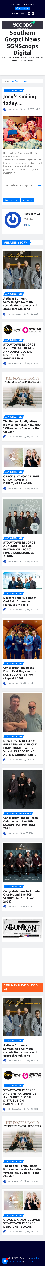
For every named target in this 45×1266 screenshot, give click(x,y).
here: (39, 185)
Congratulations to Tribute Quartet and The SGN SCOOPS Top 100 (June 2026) (21, 896)
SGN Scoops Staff (15, 314)
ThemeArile (30, 1261)
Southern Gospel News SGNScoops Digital (23, 42)
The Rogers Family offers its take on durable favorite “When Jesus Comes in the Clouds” (22, 426)
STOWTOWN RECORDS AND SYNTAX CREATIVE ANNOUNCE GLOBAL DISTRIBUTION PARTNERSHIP (19, 351)
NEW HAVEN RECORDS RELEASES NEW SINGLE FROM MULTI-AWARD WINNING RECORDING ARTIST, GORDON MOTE (20, 747)
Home (6, 81)
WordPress (36, 1258)
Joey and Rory (12, 200)
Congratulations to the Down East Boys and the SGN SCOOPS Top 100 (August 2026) (20, 673)
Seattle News (16, 1261)
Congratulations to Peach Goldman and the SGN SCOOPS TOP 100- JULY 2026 (20, 823)
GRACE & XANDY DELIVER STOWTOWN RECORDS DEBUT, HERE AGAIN (21, 480)
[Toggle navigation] (22, 70)
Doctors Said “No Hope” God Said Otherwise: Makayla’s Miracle (20, 601)
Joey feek (28, 200)
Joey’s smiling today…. (21, 81)
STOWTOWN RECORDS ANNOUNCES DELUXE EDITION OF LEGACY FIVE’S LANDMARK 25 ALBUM (19, 549)
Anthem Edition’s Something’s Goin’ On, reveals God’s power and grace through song (20, 304)
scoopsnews (13, 109)
